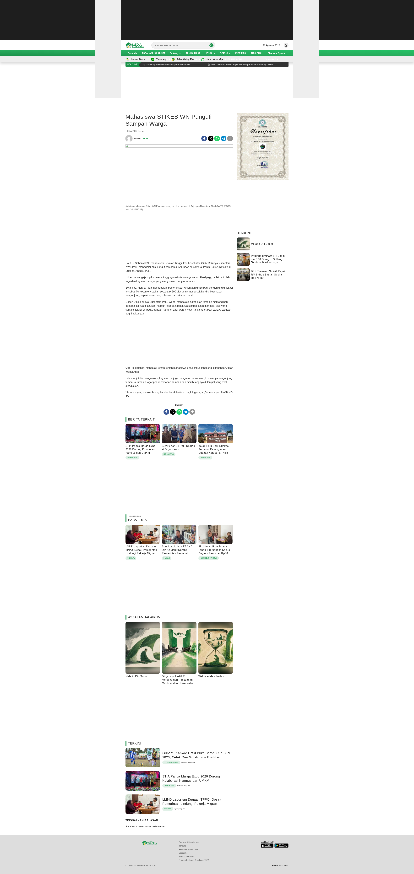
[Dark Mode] (286, 45)
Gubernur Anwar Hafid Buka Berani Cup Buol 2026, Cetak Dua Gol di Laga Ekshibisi (196, 755)
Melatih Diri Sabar (136, 676)
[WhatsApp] (217, 138)
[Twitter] (210, 138)
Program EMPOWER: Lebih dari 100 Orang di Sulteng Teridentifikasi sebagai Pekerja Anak (268, 260)
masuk (141, 826)
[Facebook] (204, 138)
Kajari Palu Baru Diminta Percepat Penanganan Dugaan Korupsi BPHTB (213, 449)
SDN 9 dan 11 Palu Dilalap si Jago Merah (178, 448)
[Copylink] (230, 138)
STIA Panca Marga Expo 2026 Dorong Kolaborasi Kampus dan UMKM (140, 449)
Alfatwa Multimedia (280, 865)
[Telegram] (223, 138)
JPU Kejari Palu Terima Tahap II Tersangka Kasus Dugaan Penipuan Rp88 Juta (214, 551)
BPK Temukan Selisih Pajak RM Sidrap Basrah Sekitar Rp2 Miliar (268, 274)
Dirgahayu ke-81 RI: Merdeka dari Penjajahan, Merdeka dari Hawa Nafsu (178, 680)
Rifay (145, 138)
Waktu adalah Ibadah (211, 676)
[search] (211, 45)
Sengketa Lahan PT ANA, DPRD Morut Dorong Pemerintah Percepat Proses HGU (177, 551)
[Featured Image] (179, 147)
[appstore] (267, 847)
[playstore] (281, 847)
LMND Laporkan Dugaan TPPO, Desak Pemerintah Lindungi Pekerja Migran (141, 550)
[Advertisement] (207, 20)
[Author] (128, 138)
